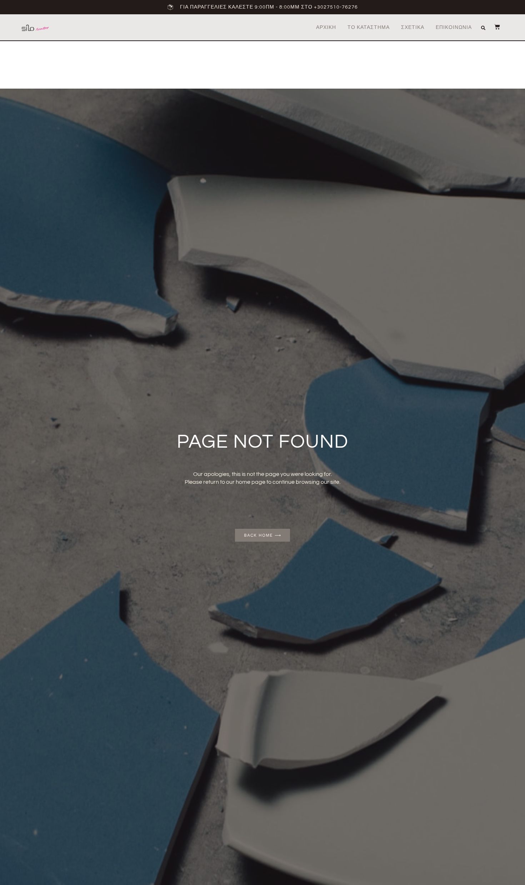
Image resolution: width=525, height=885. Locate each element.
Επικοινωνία (454, 27)
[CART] (493, 27)
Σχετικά (412, 27)
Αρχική (326, 27)
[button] (483, 28)
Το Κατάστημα (369, 27)
